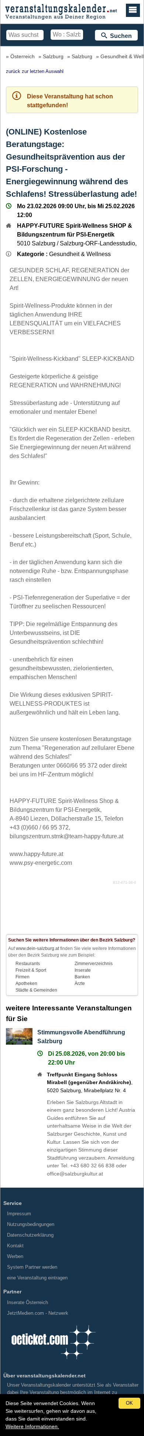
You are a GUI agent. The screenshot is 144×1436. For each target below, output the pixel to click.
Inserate (83, 970)
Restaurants (28, 963)
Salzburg (53, 56)
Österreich (22, 56)
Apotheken (26, 983)
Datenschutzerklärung (30, 1235)
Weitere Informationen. (32, 1426)
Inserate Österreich (27, 1302)
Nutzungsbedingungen (30, 1224)
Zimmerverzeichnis (94, 963)
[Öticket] (53, 1362)
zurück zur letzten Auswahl (35, 71)
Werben (15, 1256)
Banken (82, 976)
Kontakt (15, 1245)
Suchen (119, 36)
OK (129, 1403)
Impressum (19, 1213)
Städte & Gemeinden (36, 990)
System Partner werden (32, 1267)
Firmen (23, 976)
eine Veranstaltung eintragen (37, 1277)
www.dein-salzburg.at (37, 948)
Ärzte (80, 983)
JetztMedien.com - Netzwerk (37, 1313)
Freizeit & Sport (31, 970)
